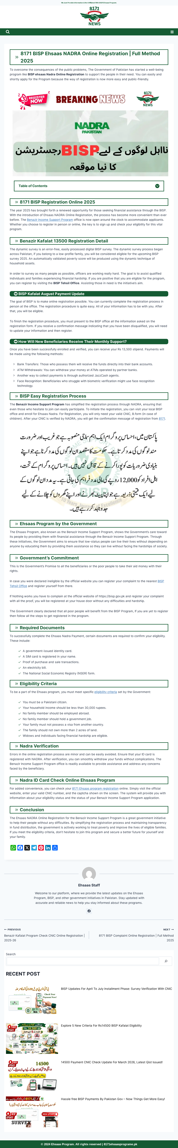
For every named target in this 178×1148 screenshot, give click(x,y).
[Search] (166, 961)
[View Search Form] (7, 31)
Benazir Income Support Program (50, 219)
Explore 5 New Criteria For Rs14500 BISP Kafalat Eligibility (101, 1025)
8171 (162, 418)
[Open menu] (171, 32)
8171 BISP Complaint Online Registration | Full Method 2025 (136, 935)
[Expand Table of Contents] (157, 186)
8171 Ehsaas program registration (95, 788)
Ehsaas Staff (89, 885)
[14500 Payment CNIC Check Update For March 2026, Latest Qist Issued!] (32, 1075)
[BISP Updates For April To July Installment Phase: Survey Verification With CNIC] (32, 1001)
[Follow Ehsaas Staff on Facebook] (89, 911)
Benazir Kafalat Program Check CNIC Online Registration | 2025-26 (44, 935)
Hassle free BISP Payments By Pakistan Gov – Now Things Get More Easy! (113, 1099)
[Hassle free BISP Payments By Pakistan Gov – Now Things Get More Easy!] (32, 1111)
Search (11, 954)
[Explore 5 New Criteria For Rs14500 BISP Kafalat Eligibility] (32, 1038)
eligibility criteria (105, 692)
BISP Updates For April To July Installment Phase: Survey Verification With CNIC (116, 988)
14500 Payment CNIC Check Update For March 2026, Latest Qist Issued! (112, 1062)
